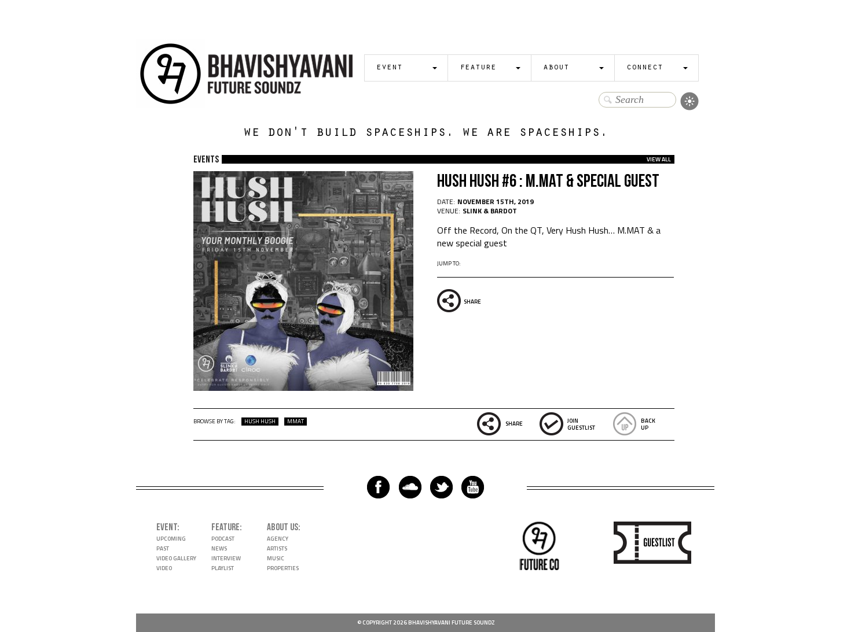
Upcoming (171, 538)
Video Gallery (176, 558)
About (556, 68)
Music (275, 558)
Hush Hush (260, 421)
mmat (295, 421)
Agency (277, 538)
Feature (478, 68)
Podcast (222, 538)
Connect (644, 68)
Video (164, 568)
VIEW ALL (659, 159)
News (219, 548)
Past (162, 548)
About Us (282, 527)
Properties (283, 568)
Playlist (222, 568)
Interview (226, 558)
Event (389, 68)
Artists (277, 548)
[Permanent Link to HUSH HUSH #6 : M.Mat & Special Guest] (303, 387)
